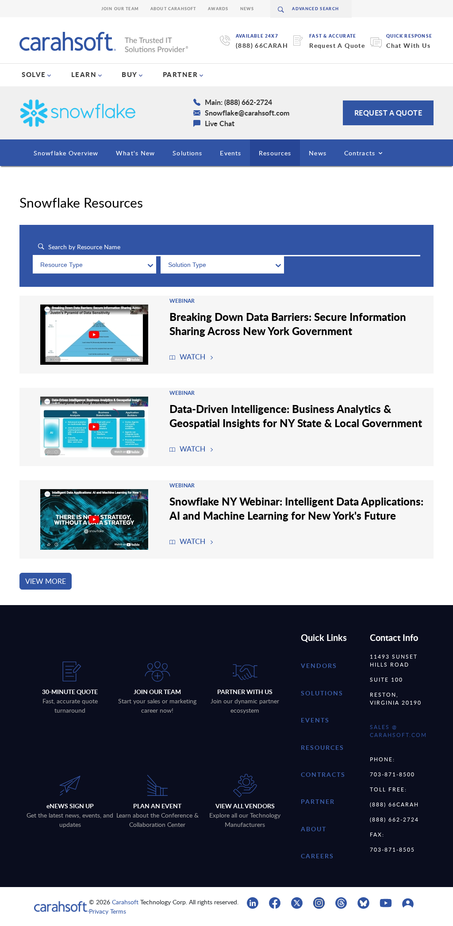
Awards (218, 9)
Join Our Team (120, 9)
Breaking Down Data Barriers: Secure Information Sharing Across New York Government (287, 323)
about (313, 829)
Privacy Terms (107, 911)
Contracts (359, 153)
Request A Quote (337, 45)
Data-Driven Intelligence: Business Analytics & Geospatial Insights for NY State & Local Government (295, 415)
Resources (275, 153)
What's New (135, 153)
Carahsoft (125, 902)
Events (230, 153)
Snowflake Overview (66, 153)
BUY (130, 74)
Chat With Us (408, 45)
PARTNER (180, 74)
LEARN (84, 74)
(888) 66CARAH (262, 45)
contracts (323, 774)
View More (45, 581)
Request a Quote (388, 113)
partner (318, 801)
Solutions (187, 153)
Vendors (319, 665)
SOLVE (34, 74)
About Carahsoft (173, 9)
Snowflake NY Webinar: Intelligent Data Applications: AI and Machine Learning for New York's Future (296, 508)
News (247, 9)
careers (317, 856)
